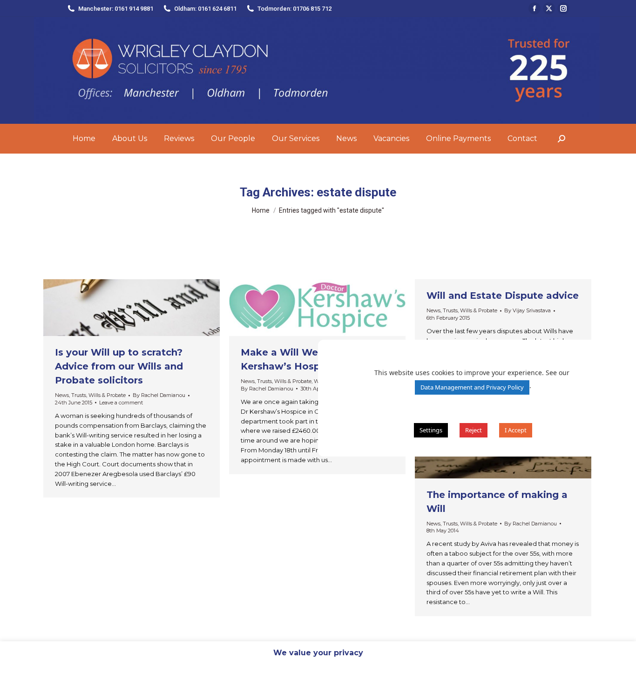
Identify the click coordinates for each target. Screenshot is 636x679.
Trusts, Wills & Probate (98, 395)
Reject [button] (473, 430)
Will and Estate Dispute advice (502, 295)
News (62, 395)
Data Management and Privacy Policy (472, 387)
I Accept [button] (516, 430)
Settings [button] (430, 430)
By (159, 395)
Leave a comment (121, 402)
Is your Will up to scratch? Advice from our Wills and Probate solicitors (119, 366)
